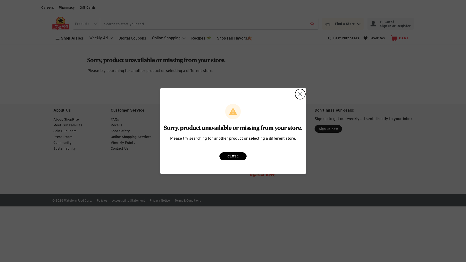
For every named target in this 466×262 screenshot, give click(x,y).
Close (233, 156)
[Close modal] (300, 94)
